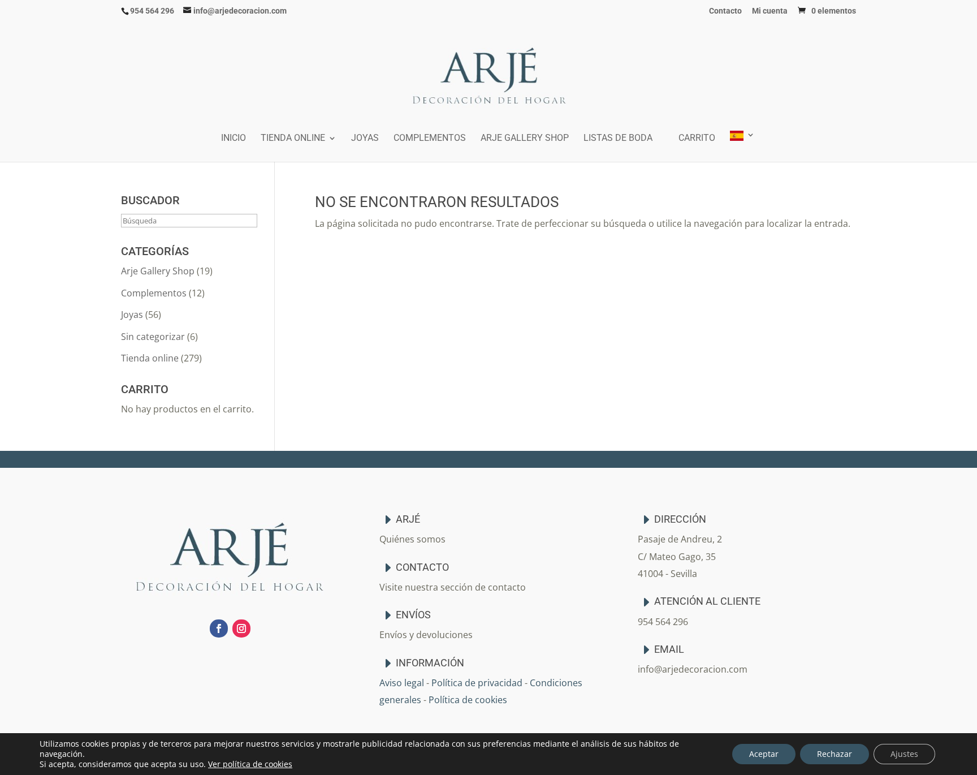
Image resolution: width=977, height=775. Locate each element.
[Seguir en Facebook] (219, 628)
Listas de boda (617, 138)
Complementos (430, 138)
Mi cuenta (770, 11)
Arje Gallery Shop (525, 138)
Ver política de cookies (250, 764)
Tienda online (293, 138)
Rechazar (834, 753)
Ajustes (904, 753)
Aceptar (764, 753)
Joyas (365, 138)
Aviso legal (401, 683)
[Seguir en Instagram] (241, 628)
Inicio (233, 138)
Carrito (696, 138)
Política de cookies (468, 700)
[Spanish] (742, 146)
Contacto (725, 11)
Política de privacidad (476, 683)
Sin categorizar (153, 336)
